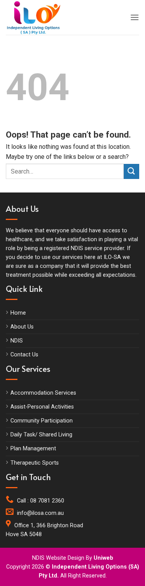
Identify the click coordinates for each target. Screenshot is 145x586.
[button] (134, 17)
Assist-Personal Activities (42, 407)
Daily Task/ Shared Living (41, 434)
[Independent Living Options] (40, 17)
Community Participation (41, 420)
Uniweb (103, 558)
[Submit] (131, 171)
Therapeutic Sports (34, 463)
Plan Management (33, 448)
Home (18, 313)
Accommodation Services (43, 393)
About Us (22, 327)
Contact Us (24, 354)
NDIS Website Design (58, 558)
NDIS (16, 340)
